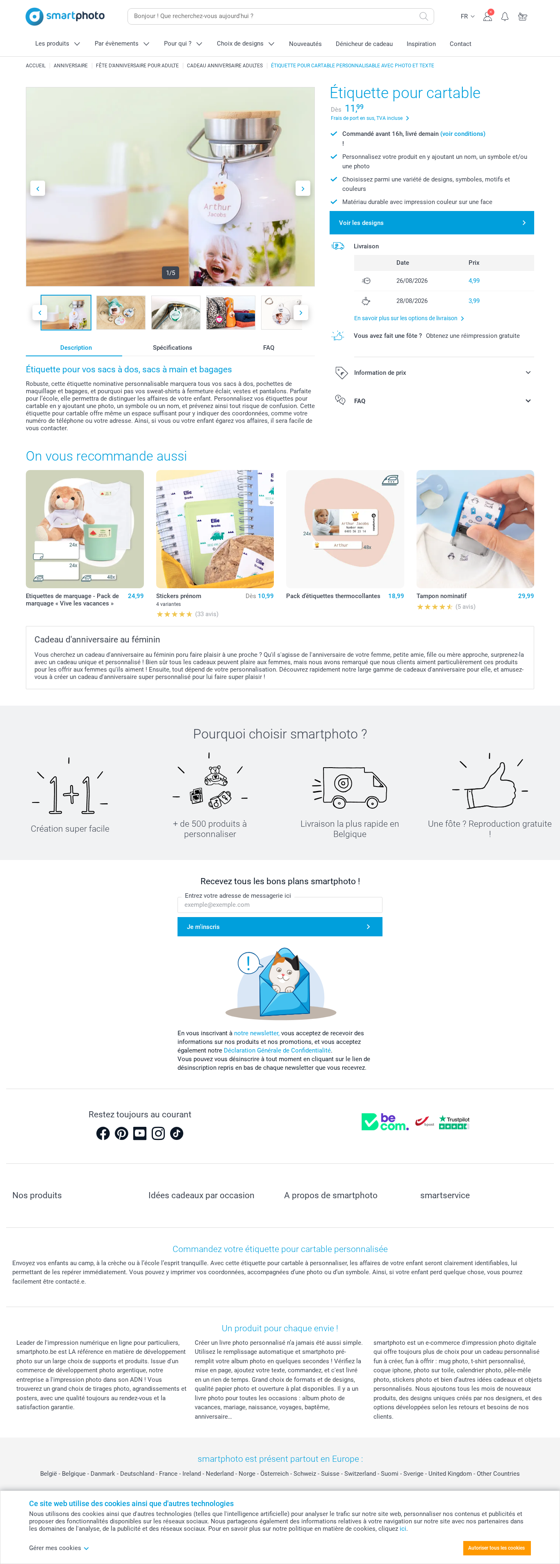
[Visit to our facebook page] (103, 1133)
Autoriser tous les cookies (496, 1548)
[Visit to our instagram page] (158, 1133)
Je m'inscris (203, 927)
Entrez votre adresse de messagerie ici (238, 895)
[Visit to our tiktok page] (176, 1133)
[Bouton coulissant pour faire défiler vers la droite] (303, 188)
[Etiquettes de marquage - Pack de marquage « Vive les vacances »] (85, 529)
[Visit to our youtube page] (139, 1133)
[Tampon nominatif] (476, 529)
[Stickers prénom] (215, 529)
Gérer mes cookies (55, 1548)
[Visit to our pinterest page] (121, 1133)
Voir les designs (361, 223)
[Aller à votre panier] (523, 16)
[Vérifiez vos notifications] (505, 16)
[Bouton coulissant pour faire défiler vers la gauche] (37, 188)
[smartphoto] (65, 16)
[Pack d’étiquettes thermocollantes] (345, 529)
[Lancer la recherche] (424, 16)
